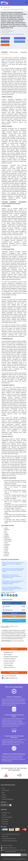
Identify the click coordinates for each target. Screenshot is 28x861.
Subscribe (24, 854)
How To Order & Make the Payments (11, 834)
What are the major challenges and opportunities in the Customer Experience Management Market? (12, 589)
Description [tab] (4, 52)
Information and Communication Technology (14, 34)
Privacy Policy (5, 819)
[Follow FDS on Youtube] (10, 805)
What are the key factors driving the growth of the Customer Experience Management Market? (13, 570)
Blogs (3, 792)
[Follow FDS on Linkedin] (2, 805)
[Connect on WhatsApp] (10, 595)
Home (3, 788)
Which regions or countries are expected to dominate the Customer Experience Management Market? (12, 582)
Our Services (5, 824)
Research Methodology (7, 799)
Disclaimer (4, 815)
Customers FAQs (6, 812)
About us (4, 795)
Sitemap (4, 797)
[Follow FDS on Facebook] (5, 805)
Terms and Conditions (7, 817)
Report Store (7, 7)
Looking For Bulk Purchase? (14, 620)
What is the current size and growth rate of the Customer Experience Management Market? (12, 564)
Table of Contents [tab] (14, 52)
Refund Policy (5, 836)
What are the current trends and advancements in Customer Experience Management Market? (11, 576)
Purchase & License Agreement (9, 841)
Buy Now (14, 616)
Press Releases (5, 790)
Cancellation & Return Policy (9, 838)
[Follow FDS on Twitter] (8, 805)
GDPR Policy (5, 821)
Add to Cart (14, 613)
